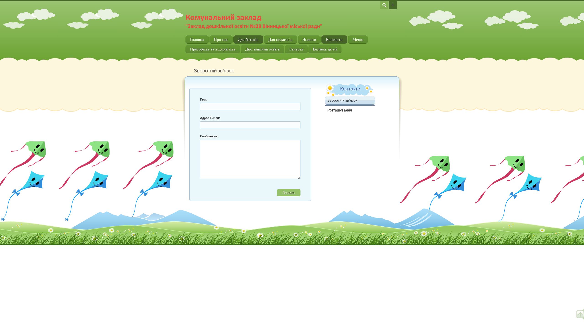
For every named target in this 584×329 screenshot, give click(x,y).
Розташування (339, 110)
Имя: (203, 99)
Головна (197, 39)
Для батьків (248, 39)
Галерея (296, 49)
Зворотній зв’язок (342, 100)
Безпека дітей (325, 49)
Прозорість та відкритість (212, 49)
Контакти (334, 39)
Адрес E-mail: (210, 118)
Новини (309, 39)
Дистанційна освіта (262, 49)
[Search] (384, 5)
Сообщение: (209, 136)
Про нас (221, 39)
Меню (357, 39)
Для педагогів (280, 39)
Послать (288, 192)
